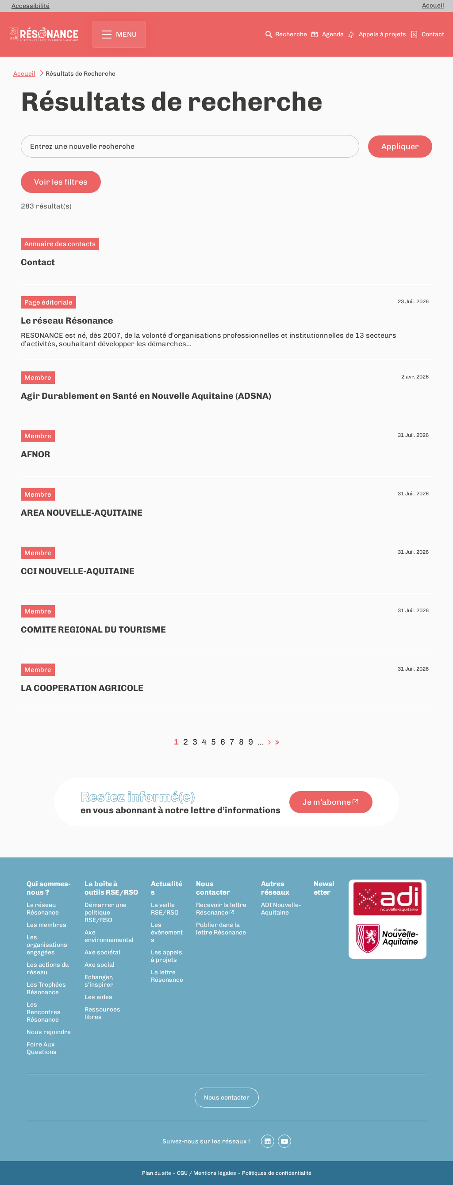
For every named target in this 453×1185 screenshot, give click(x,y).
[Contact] (226, 252)
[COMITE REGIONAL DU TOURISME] (226, 620)
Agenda (333, 34)
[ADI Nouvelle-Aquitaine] (387, 899)
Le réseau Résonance (43, 908)
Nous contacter (213, 888)
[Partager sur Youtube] (284, 1141)
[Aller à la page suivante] (269, 742)
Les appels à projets (166, 956)
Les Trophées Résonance (46, 988)
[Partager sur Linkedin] (267, 1141)
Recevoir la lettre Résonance (221, 908)
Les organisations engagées (47, 945)
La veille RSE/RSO (165, 908)
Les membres (46, 925)
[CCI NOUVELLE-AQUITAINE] (226, 561)
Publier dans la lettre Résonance (221, 928)
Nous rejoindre (49, 1032)
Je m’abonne (327, 802)
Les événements (167, 932)
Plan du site (156, 1173)
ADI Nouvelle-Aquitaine (281, 908)
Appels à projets (382, 34)
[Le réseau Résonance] (226, 322)
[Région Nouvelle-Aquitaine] (387, 939)
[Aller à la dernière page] (277, 742)
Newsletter (324, 888)
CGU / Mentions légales (206, 1173)
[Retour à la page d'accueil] (43, 34)
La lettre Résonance (167, 976)
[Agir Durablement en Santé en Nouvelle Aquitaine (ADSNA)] (226, 386)
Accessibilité (31, 6)
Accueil (433, 5)
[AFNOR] (226, 444)
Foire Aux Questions (42, 1048)
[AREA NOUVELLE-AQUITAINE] (226, 503)
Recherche (291, 34)
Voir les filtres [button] (61, 182)
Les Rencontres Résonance (44, 1012)
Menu (126, 34)
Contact (433, 34)
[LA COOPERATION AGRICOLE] (226, 678)
